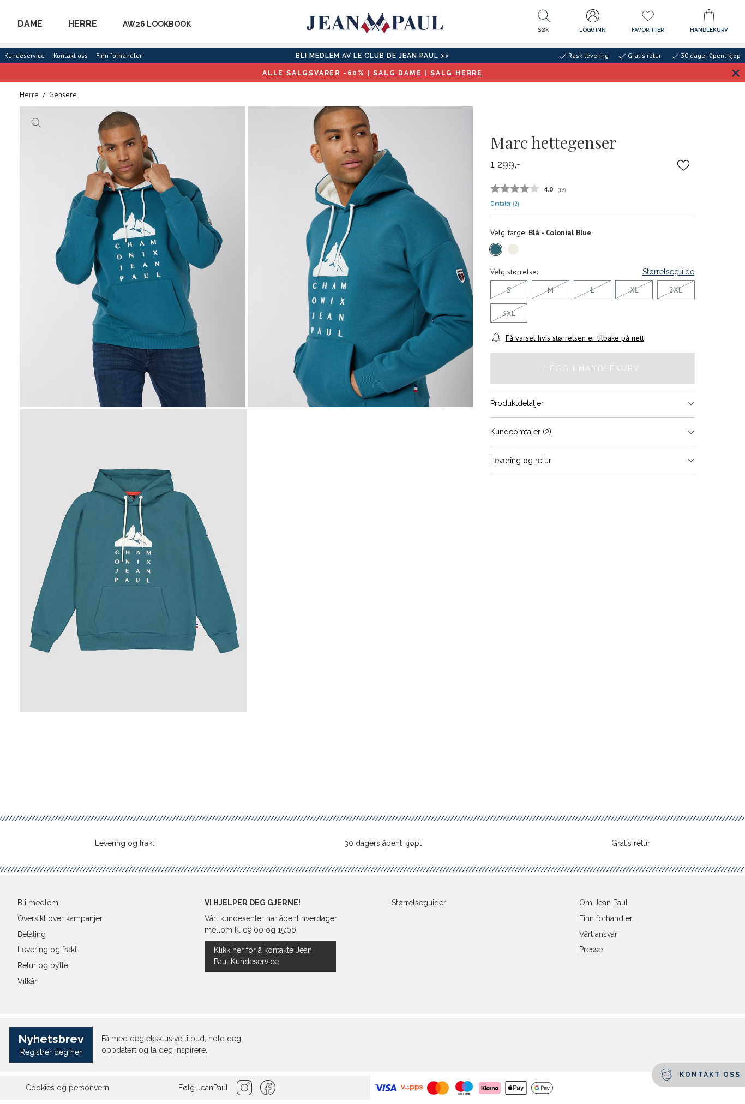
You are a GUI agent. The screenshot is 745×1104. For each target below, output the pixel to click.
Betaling (31, 934)
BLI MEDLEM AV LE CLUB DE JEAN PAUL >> (372, 55)
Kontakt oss (70, 55)
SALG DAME (397, 73)
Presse (591, 949)
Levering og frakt (124, 843)
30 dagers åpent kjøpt (383, 843)
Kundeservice (24, 55)
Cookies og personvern (67, 1087)
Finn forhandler (119, 55)
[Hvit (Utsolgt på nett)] (513, 249)
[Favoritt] (683, 165)
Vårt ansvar (598, 934)
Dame (30, 24)
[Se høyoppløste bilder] (132, 256)
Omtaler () (504, 203)
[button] (544, 23)
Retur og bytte (42, 965)
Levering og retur (520, 460)
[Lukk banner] (735, 72)
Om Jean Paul (603, 902)
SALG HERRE (456, 73)
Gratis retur (630, 843)
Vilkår (27, 981)
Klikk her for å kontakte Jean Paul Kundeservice (263, 956)
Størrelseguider (419, 902)
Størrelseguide (668, 271)
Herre (82, 24)
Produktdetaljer (517, 402)
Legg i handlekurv (592, 368)
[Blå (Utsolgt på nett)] (495, 249)
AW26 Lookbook (157, 24)
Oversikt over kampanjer (60, 918)
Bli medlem (37, 902)
